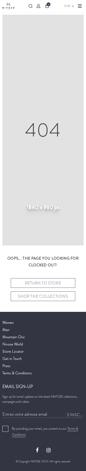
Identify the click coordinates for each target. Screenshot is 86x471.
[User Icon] (38, 6)
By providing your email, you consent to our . (45, 431)
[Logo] (8, 6)
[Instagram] (48, 450)
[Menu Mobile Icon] (80, 6)
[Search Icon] (30, 6)
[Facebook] (37, 450)
